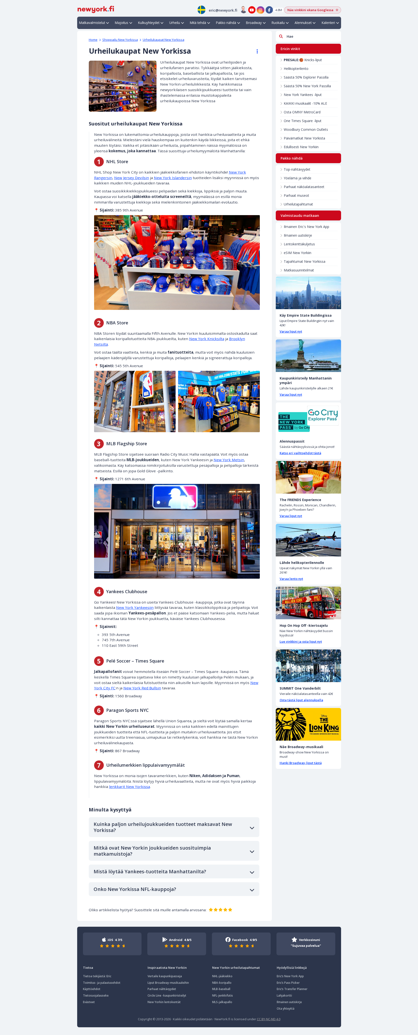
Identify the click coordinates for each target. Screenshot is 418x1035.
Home (93, 39)
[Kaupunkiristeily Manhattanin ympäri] (308, 355)
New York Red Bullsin (142, 687)
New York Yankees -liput (303, 94)
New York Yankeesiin (135, 607)
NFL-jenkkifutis (222, 995)
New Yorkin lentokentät (164, 1002)
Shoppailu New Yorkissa (120, 39)
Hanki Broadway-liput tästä (301, 763)
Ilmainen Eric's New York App (306, 226)
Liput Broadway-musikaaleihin (168, 983)
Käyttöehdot (91, 989)
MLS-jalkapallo (222, 1002)
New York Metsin (229, 459)
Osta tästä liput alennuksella (301, 700)
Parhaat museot (296, 195)
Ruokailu (278, 22)
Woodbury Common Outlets (306, 129)
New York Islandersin (173, 177)
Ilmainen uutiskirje (298, 235)
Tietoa (88, 967)
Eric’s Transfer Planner (292, 989)
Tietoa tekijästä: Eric (97, 976)
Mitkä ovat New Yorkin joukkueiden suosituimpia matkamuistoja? (152, 851)
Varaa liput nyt (291, 331)
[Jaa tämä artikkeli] (255, 51)
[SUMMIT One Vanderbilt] (308, 665)
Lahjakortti (284, 995)
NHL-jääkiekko (222, 976)
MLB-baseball (221, 989)
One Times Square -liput (302, 120)
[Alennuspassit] (308, 418)
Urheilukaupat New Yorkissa (163, 39)
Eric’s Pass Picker (288, 983)
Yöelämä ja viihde (297, 178)
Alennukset (303, 22)
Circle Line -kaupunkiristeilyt (167, 995)
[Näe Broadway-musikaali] (308, 724)
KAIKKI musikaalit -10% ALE (305, 103)
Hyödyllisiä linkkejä (292, 967)
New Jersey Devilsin (131, 177)
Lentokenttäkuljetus (299, 244)
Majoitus (121, 22)
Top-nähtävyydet (297, 169)
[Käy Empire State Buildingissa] (308, 293)
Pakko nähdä (226, 22)
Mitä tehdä (198, 22)
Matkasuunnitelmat (299, 270)
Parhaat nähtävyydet (162, 989)
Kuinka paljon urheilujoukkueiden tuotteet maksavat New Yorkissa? (163, 827)
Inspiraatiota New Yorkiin (167, 967)
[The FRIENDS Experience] (308, 477)
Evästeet (89, 1002)
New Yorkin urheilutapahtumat (236, 967)
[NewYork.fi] (95, 9)
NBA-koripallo (221, 983)
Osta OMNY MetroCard (302, 112)
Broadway (254, 22)
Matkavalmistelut (92, 22)
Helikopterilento (296, 68)
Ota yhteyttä (285, 1008)
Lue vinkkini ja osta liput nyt (301, 641)
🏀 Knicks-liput (303, 60)
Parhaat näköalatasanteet (304, 186)
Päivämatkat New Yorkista (304, 138)
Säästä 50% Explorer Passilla (306, 77)
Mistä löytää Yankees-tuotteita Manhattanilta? (150, 871)
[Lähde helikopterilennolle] (308, 540)
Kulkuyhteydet (148, 22)
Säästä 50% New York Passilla (307, 86)
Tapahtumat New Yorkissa (304, 261)
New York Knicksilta (206, 338)
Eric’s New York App (290, 976)
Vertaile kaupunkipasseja (165, 976)
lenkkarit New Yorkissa (129, 786)
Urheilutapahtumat (298, 204)
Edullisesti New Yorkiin (301, 147)
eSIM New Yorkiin (297, 252)
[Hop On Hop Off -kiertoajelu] (308, 603)
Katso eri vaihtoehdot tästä (300, 453)
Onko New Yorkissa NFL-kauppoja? (135, 889)
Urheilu (174, 22)
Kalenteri (328, 22)
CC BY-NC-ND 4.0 (268, 1019)
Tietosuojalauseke (96, 995)
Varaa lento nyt (291, 578)
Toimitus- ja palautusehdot (101, 983)
